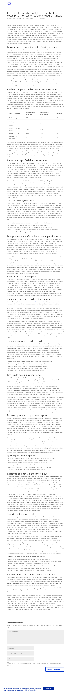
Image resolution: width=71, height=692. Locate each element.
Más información (30, 690)
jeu (35, 19)
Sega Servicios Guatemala (16, 19)
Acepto (48, 688)
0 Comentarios (42, 19)
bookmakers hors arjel (37, 302)
